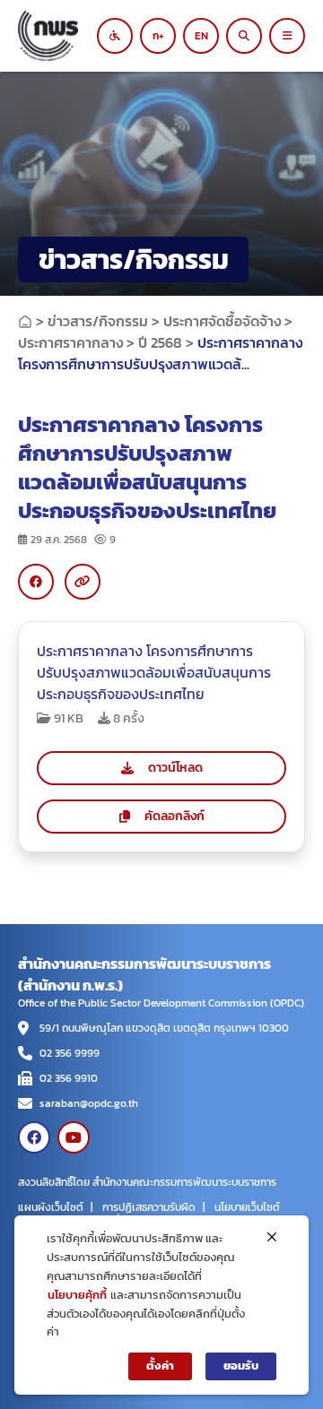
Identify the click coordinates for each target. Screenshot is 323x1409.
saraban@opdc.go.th (88, 1103)
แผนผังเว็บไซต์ (50, 1207)
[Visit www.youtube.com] (73, 1137)
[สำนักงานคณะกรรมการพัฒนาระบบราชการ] (63, 36)
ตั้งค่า (160, 1365)
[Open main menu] (287, 36)
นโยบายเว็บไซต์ (247, 1207)
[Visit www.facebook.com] (34, 1137)
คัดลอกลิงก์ (174, 816)
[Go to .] (25, 321)
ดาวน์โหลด (175, 767)
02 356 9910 (68, 1078)
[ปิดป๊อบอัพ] (271, 1237)
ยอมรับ (240, 1365)
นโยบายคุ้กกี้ (77, 1294)
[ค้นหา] (244, 36)
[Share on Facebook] (36, 582)
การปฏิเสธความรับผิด (149, 1207)
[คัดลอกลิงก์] (82, 582)
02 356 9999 (69, 1053)
